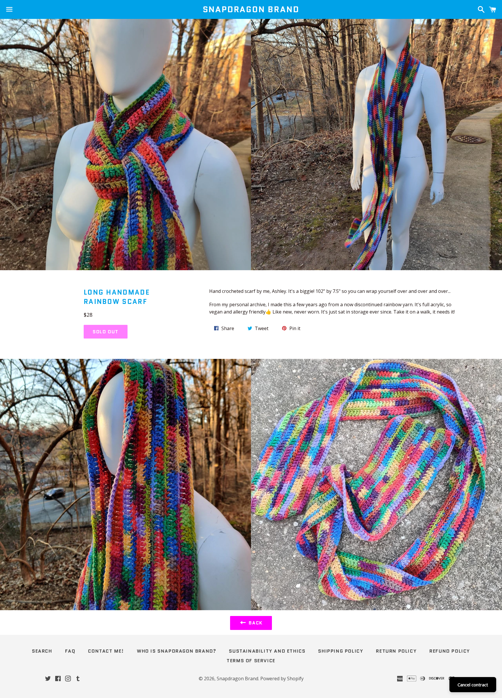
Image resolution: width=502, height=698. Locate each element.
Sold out (106, 331)
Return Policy (396, 651)
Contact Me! (106, 651)
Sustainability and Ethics (267, 651)
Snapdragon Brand (251, 9)
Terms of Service (251, 660)
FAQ (70, 651)
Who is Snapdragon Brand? (176, 651)
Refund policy (449, 651)
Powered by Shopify (282, 678)
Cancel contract (473, 685)
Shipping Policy (340, 651)
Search (42, 651)
